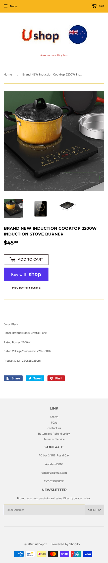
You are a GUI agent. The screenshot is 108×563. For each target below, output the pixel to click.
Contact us (54, 428)
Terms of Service (54, 439)
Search (54, 417)
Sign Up (94, 510)
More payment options (26, 288)
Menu (13, 6)
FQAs (54, 423)
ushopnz (41, 544)
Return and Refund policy (54, 434)
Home (8, 74)
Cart (101, 6)
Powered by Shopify (65, 544)
